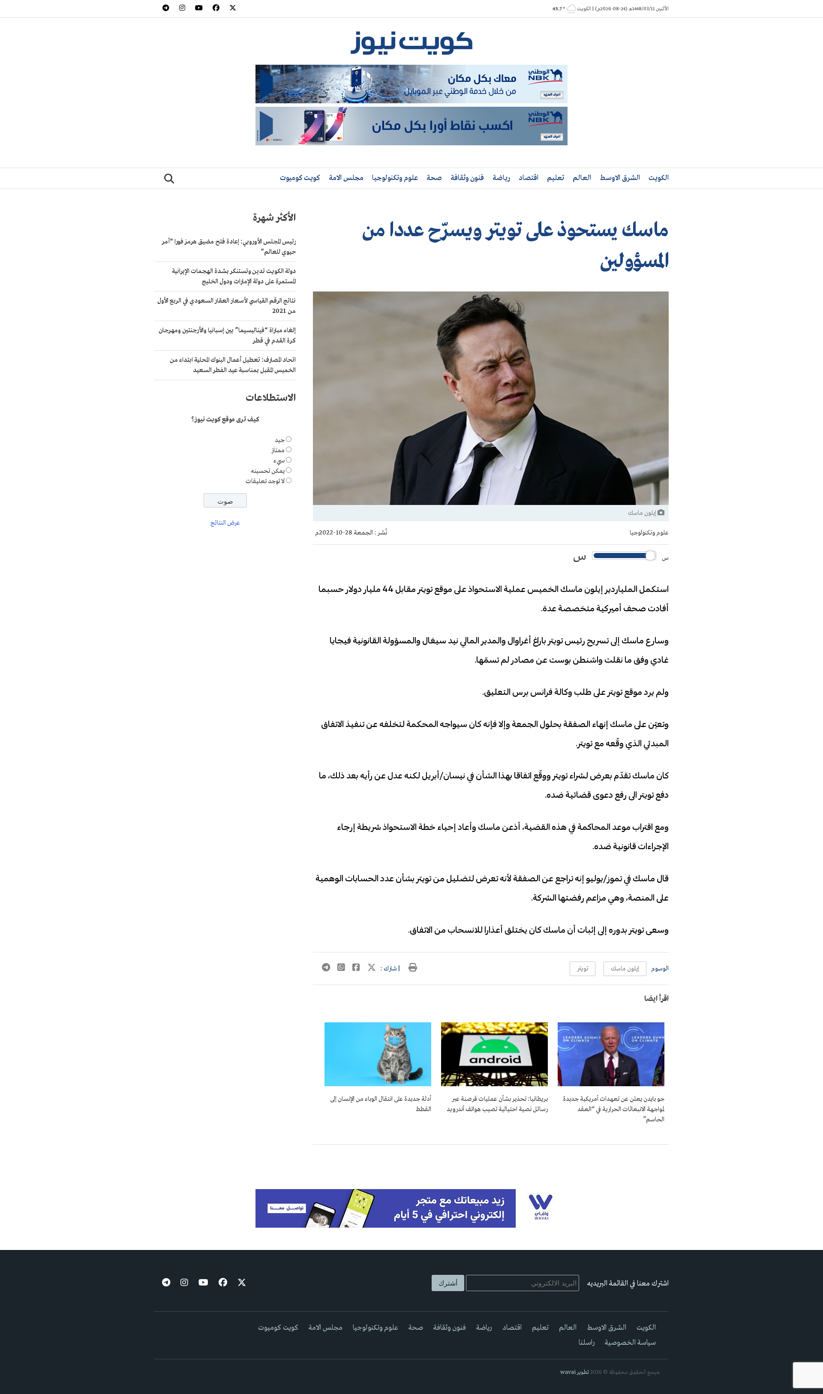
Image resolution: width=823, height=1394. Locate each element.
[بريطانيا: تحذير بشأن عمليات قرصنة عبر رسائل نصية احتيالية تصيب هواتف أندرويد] (494, 1084)
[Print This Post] (412, 968)
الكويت (659, 178)
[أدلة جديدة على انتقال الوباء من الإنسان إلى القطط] (377, 1084)
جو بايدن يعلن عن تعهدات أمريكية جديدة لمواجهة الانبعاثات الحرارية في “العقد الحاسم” (613, 1109)
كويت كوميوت (300, 178)
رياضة (501, 178)
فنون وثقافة (467, 178)
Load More (491, 1158)
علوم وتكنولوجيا (395, 178)
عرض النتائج (225, 523)
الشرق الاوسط (620, 178)
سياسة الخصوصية (630, 1342)
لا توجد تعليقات (265, 481)
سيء (279, 461)
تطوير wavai (574, 1372)
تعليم (555, 178)
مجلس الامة (346, 178)
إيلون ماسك (625, 968)
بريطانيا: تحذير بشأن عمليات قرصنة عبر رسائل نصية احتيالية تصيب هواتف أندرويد (497, 1104)
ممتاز (278, 450)
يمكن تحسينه (268, 471)
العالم (582, 178)
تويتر (582, 968)
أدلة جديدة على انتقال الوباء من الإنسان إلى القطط (380, 1104)
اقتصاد (528, 178)
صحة (434, 178)
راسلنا (587, 1342)
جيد (280, 440)
